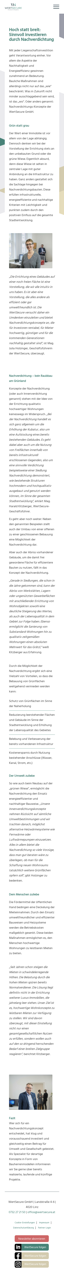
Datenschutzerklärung (23, 1228)
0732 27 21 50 (17, 1212)
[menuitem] (54, 7)
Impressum (44, 1222)
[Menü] (54, 7)
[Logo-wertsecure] (26, 7)
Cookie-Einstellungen (25, 1222)
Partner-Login (44, 1228)
